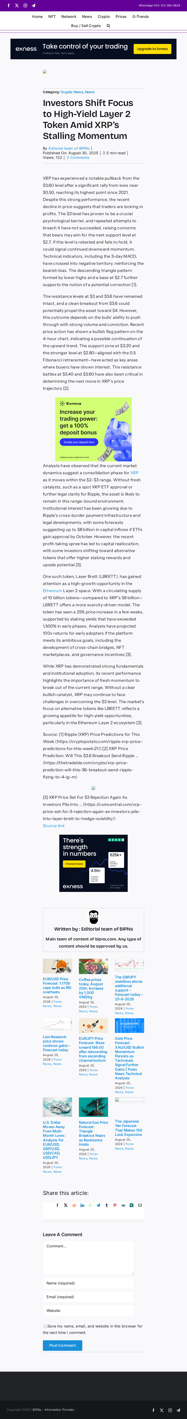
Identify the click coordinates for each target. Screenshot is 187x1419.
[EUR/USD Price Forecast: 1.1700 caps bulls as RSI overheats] (57, 966)
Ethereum (52, 590)
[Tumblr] (107, 1210)
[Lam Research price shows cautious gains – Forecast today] (57, 1024)
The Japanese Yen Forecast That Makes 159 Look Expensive (128, 1128)
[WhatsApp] (90, 1210)
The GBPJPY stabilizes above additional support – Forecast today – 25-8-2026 (129, 988)
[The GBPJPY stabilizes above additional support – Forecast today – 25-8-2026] (129, 965)
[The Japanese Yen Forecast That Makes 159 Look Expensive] (129, 1106)
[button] (108, 25)
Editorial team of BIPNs (69, 148)
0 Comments (78, 157)
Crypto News (72, 92)
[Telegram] (98, 1210)
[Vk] (123, 1210)
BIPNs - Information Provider (54, 1409)
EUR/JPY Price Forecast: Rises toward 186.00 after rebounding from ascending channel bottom (93, 1049)
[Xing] (131, 1210)
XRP (134, 472)
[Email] (140, 1210)
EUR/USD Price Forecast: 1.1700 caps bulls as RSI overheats (57, 985)
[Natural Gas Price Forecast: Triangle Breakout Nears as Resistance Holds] (93, 1107)
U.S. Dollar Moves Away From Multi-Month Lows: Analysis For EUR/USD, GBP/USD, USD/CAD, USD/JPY (54, 1140)
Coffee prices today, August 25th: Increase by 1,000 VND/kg (91, 988)
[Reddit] (74, 1210)
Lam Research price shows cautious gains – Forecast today (56, 1043)
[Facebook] (57, 1210)
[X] (66, 1210)
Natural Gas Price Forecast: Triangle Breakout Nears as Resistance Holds (93, 1133)
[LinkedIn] (82, 1210)
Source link (54, 825)
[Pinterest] (115, 1210)
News (90, 92)
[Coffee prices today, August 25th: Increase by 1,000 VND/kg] (93, 966)
